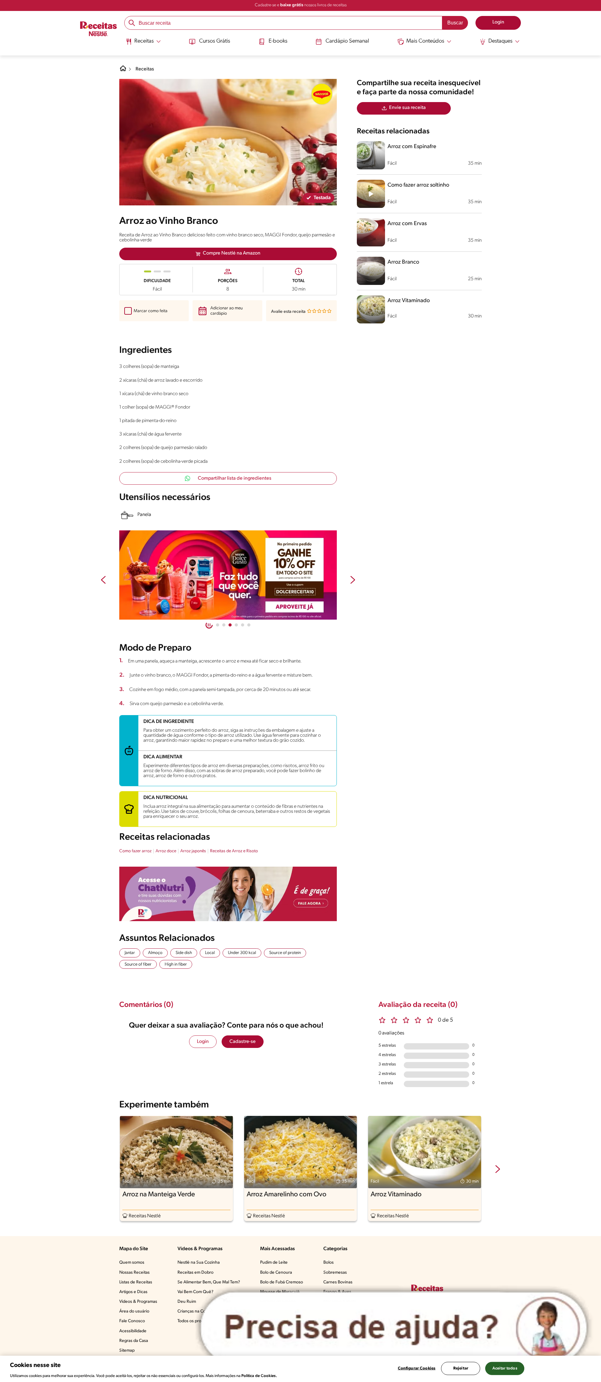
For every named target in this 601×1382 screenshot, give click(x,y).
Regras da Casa (133, 1340)
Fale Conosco (132, 1321)
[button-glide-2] (230, 625)
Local (210, 953)
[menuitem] (143, 43)
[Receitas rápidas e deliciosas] (228, 575)
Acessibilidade (132, 1331)
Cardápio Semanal (347, 41)
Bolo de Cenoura (276, 1272)
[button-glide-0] (217, 625)
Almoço (155, 953)
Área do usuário (134, 1311)
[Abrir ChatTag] (394, 1328)
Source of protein (285, 953)
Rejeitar (460, 1368)
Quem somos (131, 1262)
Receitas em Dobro (195, 1272)
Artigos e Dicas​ (133, 1292)
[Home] (123, 70)
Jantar (130, 953)
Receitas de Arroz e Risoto (234, 851)
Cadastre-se (242, 1041)
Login (203, 1041)
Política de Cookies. (259, 1376)
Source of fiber (138, 964)
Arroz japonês (193, 851)
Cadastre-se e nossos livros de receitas (301, 5)
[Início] (98, 29)
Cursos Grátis (214, 41)
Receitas (145, 69)
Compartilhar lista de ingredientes (234, 478)
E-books (278, 41)
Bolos (328, 1262)
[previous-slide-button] (103, 580)
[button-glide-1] (223, 625)
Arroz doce (166, 851)
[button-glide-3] (236, 625)
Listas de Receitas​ (135, 1282)
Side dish (184, 953)
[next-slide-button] (352, 580)
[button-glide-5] (248, 625)
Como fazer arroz (135, 851)
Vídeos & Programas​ (138, 1301)
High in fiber (176, 964)
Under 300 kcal (242, 953)
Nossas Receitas (134, 1272)
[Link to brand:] (321, 93)
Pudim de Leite (274, 1262)
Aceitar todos (504, 1368)
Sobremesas (335, 1272)
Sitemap (127, 1350)
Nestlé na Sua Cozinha (198, 1262)
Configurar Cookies (416, 1368)
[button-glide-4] (242, 625)
